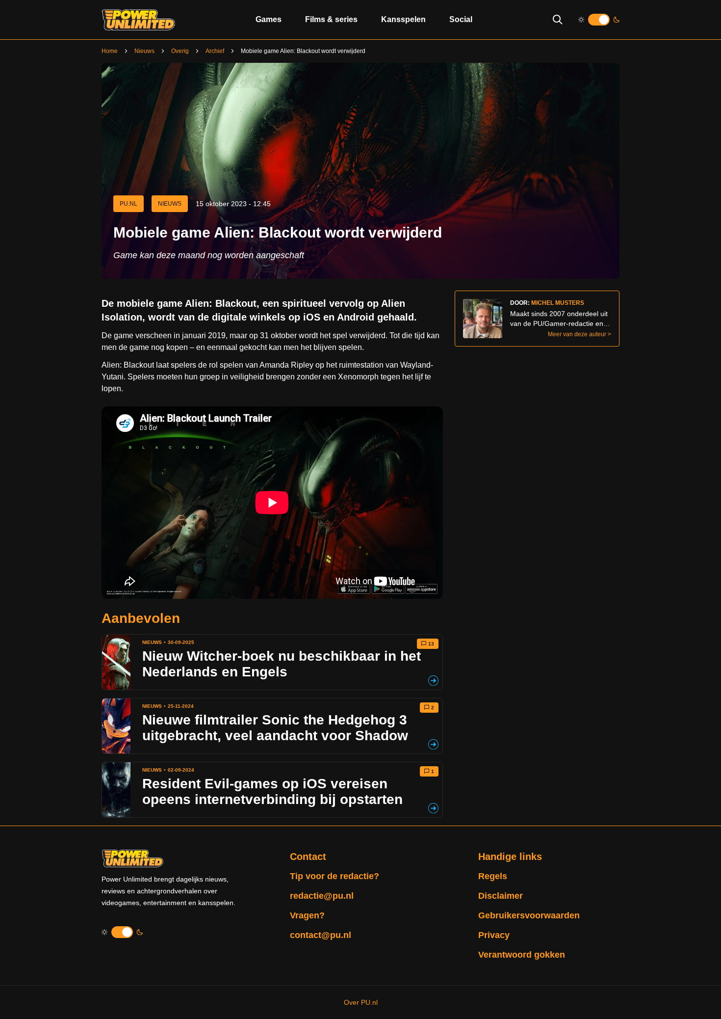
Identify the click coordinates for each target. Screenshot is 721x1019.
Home (110, 51)
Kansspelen (403, 19)
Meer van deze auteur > (579, 334)
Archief (215, 51)
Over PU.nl (361, 1002)
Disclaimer (500, 896)
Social (460, 19)
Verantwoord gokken (521, 955)
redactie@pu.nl (322, 896)
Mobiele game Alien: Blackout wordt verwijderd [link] (303, 51)
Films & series (331, 19)
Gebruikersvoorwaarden (529, 915)
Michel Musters (557, 302)
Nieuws (144, 51)
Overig (180, 51)
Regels (492, 876)
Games (269, 19)
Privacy (494, 935)
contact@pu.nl (320, 935)
